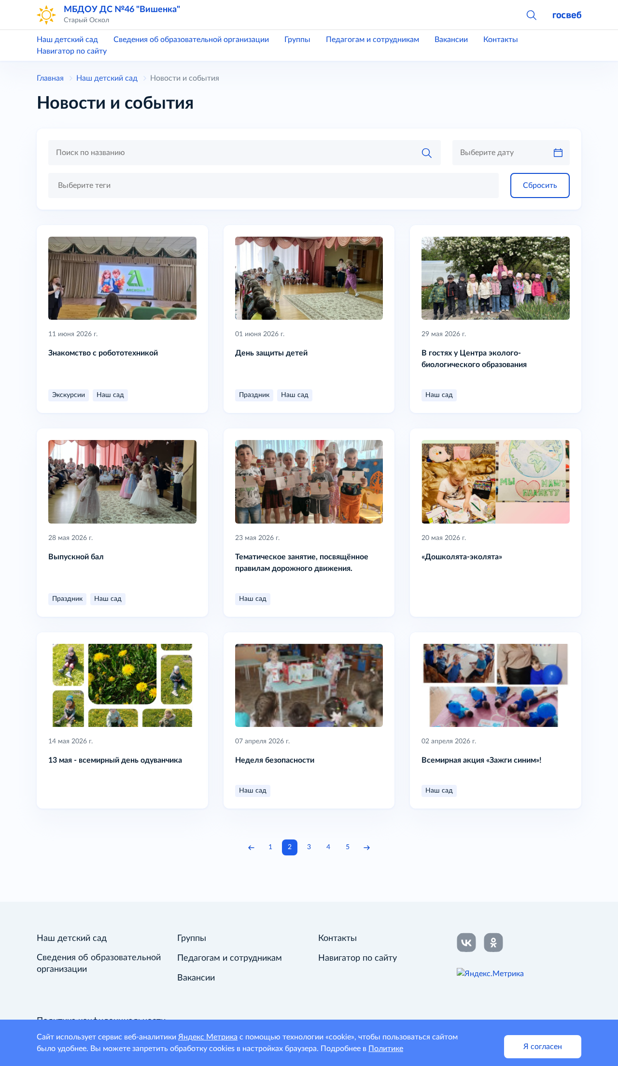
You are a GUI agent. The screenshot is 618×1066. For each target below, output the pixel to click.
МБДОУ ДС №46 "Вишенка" (122, 9)
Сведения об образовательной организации (191, 39)
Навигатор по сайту (72, 51)
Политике (385, 1048)
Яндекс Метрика (208, 1037)
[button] (531, 14)
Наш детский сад (67, 39)
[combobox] (273, 185)
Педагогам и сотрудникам (372, 39)
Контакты (500, 39)
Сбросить (540, 185)
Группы (297, 39)
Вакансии (451, 39)
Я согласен (542, 1047)
